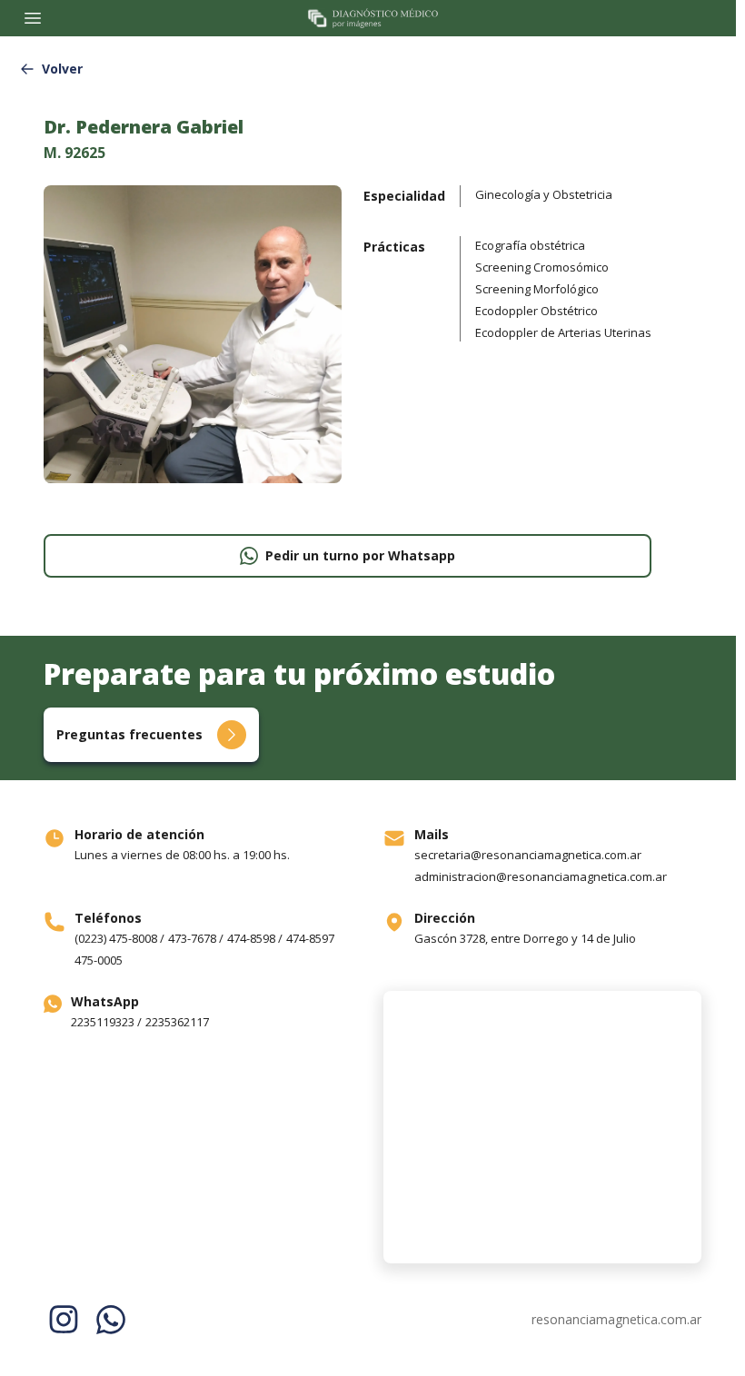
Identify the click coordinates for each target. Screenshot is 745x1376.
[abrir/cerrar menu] (33, 18)
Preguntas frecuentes (129, 734)
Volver (62, 68)
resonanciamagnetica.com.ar (616, 1319)
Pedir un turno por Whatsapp (360, 555)
